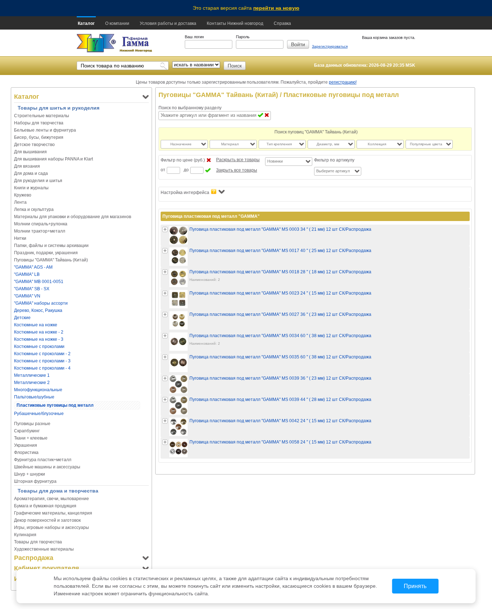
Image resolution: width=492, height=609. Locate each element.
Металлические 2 (32, 382)
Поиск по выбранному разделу (190, 107)
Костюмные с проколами (39, 346)
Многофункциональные (38, 389)
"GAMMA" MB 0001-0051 (38, 281)
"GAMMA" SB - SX (31, 288)
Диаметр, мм (328, 144)
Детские (22, 317)
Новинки (275, 161)
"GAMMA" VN (27, 296)
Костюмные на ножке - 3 (38, 339)
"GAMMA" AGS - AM (33, 267)
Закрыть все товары (236, 170)
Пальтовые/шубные (34, 397)
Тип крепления (279, 144)
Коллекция (377, 144)
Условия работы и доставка (168, 23)
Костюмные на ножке (35, 324)
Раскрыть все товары (238, 159)
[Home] (96, 43)
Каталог (86, 23)
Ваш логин (194, 37)
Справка (282, 23)
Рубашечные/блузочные (39, 413)
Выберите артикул (333, 171)
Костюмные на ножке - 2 (38, 332)
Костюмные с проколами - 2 (42, 353)
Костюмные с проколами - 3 (42, 360)
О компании (117, 23)
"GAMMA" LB (27, 274)
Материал (230, 144)
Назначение (181, 144)
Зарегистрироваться (330, 46)
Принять (415, 586)
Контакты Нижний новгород (235, 23)
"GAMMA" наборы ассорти (41, 303)
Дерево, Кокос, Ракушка (38, 310)
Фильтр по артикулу (334, 160)
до (186, 169)
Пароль (243, 37)
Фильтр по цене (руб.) (183, 160)
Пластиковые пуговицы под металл (55, 405)
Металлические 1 (32, 375)
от (163, 169)
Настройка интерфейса (185, 192)
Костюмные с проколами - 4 (42, 368)
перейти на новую (276, 8)
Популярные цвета (426, 144)
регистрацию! (343, 82)
